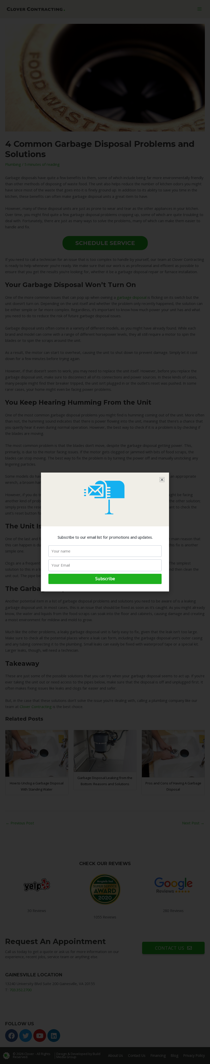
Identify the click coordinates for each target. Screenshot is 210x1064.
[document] (105, 532)
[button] (162, 480)
